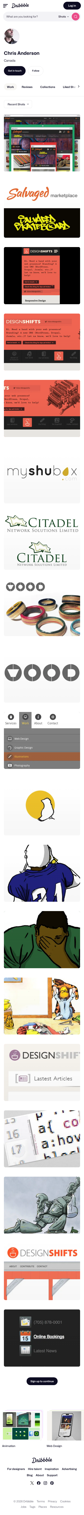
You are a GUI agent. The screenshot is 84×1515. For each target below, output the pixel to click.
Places (42, 1506)
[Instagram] (45, 1483)
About (40, 1475)
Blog (30, 1475)
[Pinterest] (52, 1483)
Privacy (52, 1501)
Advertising (69, 1469)
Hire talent (35, 1469)
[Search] (76, 16)
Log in (72, 5)
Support (52, 1475)
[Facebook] (38, 1483)
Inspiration (52, 1469)
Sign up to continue (42, 1381)
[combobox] (29, 16)
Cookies (65, 1501)
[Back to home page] (20, 5)
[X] (32, 1483)
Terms (41, 1501)
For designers (16, 1469)
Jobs (23, 1506)
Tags (32, 1506)
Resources (56, 1506)
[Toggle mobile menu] (5, 6)
